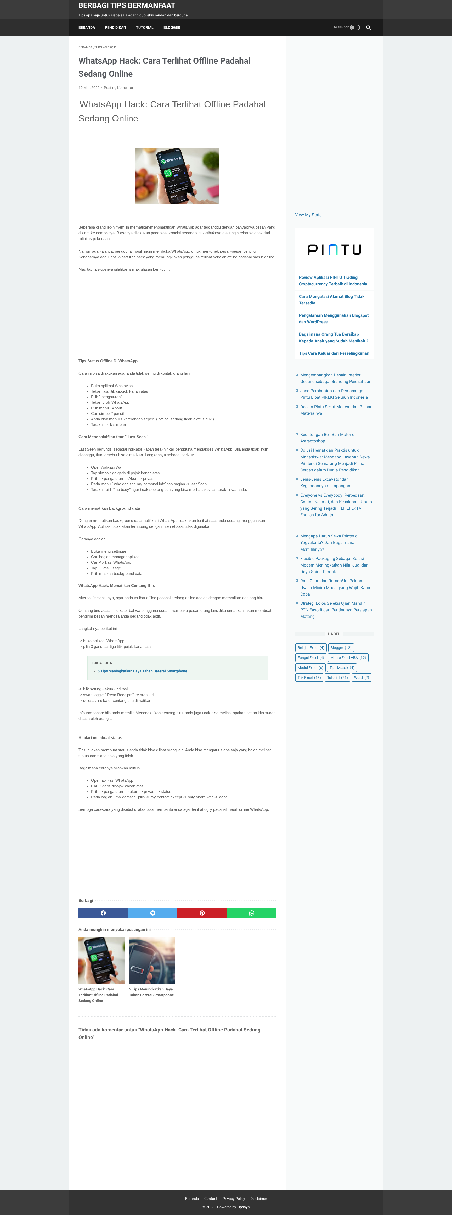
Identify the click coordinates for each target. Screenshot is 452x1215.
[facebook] (103, 913)
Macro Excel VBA (348, 658)
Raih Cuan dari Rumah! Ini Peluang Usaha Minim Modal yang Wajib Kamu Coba (335, 587)
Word (361, 677)
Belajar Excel (311, 648)
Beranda (86, 27)
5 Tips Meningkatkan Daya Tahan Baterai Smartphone (142, 671)
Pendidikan (115, 27)
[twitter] (152, 913)
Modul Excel (310, 667)
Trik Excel (309, 677)
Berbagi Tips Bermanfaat (126, 5)
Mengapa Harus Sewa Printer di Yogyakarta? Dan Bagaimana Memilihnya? (329, 543)
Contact (210, 1198)
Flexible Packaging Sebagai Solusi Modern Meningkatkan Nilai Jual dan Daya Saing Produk (334, 565)
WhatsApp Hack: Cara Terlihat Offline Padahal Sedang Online (98, 995)
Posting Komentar (118, 88)
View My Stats (308, 214)
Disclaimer (258, 1198)
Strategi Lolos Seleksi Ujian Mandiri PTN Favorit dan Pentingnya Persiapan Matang (336, 610)
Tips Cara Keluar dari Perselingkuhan (334, 353)
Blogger (171, 27)
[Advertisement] (177, 315)
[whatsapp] (251, 913)
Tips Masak (342, 667)
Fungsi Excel (311, 658)
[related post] (101, 960)
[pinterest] (202, 913)
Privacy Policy (234, 1198)
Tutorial (145, 27)
